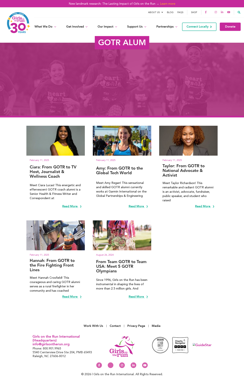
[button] (239, 12)
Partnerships (165, 27)
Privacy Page (136, 326)
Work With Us (93, 326)
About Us (154, 12)
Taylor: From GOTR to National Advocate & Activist (184, 171)
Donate (230, 27)
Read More (70, 206)
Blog (170, 12)
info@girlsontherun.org (51, 344)
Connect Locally (197, 27)
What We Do (43, 27)
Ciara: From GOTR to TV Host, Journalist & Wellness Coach (53, 172)
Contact (115, 326)
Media (156, 326)
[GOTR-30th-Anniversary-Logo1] (16, 26)
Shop (194, 12)
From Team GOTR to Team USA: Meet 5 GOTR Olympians (121, 266)
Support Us (135, 27)
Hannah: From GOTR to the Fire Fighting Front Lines (52, 265)
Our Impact (105, 27)
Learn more (167, 3)
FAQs (180, 12)
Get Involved (75, 27)
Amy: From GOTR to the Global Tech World (119, 170)
